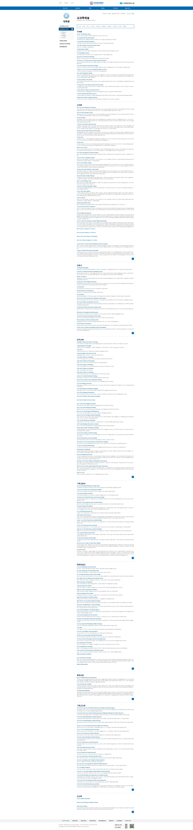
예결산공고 (111, 820)
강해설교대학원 (63, 40)
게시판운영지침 (92, 820)
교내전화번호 (119, 820)
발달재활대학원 (63, 46)
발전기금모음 (83, 820)
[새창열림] (126, 3)
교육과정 (63, 33)
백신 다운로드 (118, 827)
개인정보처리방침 (65, 820)
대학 (90, 8)
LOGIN (72, 3)
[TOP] (133, 259)
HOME (60, 3)
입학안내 (77, 8)
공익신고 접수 (128, 820)
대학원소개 (63, 32)
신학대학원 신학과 (64, 26)
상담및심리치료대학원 (65, 43)
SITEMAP (66, 3)
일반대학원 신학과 (64, 29)
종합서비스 (128, 8)
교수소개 (63, 37)
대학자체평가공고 (102, 820)
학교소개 (65, 8)
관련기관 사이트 (118, 824)
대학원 (102, 8)
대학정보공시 (75, 820)
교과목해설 (63, 35)
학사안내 (115, 8)
